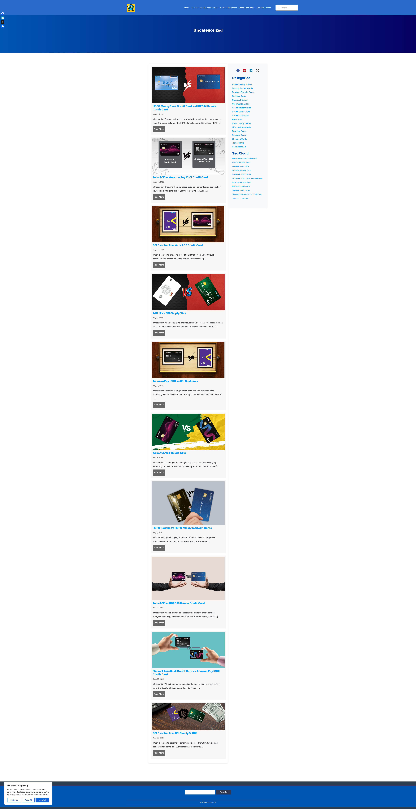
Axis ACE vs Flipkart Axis (169, 452)
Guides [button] (194, 8)
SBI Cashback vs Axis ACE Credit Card (178, 245)
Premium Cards (239, 131)
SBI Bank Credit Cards (241, 190)
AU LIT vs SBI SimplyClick (169, 313)
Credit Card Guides (241, 111)
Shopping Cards (239, 139)
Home (186, 8)
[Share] (2, 26)
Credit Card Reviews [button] (208, 8)
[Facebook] (2, 13)
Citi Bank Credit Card (240, 166)
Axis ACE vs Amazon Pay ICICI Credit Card (180, 177)
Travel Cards (238, 143)
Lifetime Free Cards (241, 127)
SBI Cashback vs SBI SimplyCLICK (175, 733)
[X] (2, 22)
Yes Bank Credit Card (240, 198)
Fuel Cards (237, 119)
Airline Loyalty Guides (242, 84)
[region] (28, 793)
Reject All (28, 800)
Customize (14, 800)
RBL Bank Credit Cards (241, 186)
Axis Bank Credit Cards (241, 162)
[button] (238, 70)
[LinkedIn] (2, 18)
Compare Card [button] (263, 8)
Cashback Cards (239, 100)
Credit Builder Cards (241, 108)
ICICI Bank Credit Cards (241, 174)
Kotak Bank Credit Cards (241, 182)
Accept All (42, 800)
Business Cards (239, 96)
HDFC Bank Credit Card (241, 170)
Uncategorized (239, 147)
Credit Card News (246, 8)
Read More (159, 129)
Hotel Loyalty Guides (241, 123)
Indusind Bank (256, 178)
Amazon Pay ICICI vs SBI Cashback (175, 381)
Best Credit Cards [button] (227, 8)
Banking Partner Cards (242, 88)
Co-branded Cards (240, 104)
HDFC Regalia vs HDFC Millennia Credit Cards (182, 528)
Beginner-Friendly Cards (243, 92)
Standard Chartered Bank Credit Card (247, 194)
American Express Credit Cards (244, 158)
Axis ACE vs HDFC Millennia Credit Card (179, 603)
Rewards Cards (239, 135)
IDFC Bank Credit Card (241, 178)
